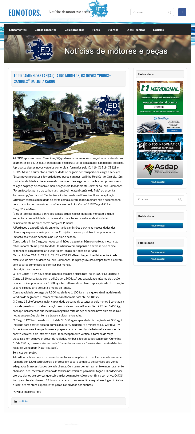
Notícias (158, 29)
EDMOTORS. (25, 13)
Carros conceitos (46, 29)
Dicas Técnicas (136, 29)
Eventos (113, 29)
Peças (96, 29)
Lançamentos (18, 29)
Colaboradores (74, 29)
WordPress (72, 424)
